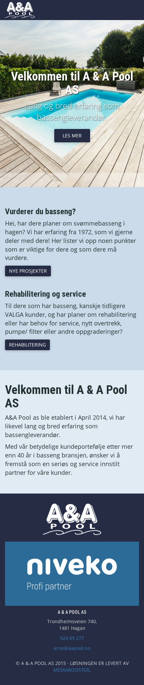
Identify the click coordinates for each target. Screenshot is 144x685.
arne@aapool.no (72, 648)
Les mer (72, 135)
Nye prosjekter (28, 271)
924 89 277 (72, 638)
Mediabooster (71, 670)
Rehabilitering (27, 344)
